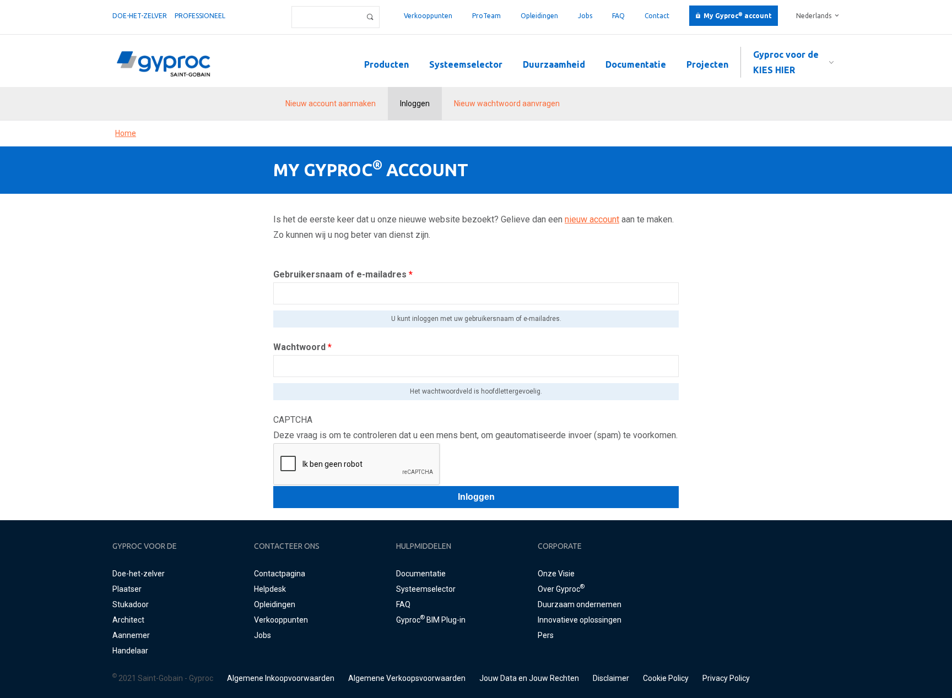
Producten (386, 64)
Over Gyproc (561, 589)
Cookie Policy (666, 678)
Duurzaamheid (554, 64)
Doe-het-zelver (139, 15)
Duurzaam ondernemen (579, 604)
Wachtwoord (302, 347)
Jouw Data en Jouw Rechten (529, 678)
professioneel (200, 15)
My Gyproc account (738, 16)
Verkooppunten (428, 15)
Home (125, 133)
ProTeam (486, 15)
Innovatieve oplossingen (579, 619)
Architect (128, 619)
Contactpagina (279, 573)
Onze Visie (556, 573)
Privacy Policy (726, 678)
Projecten (707, 64)
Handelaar (130, 650)
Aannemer (131, 635)
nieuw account (592, 219)
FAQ (618, 15)
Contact (657, 15)
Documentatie (635, 64)
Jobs (585, 15)
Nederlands (813, 15)
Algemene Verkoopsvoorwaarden (407, 678)
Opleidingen (539, 15)
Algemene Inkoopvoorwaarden (280, 678)
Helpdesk (270, 589)
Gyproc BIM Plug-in (431, 619)
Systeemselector (465, 64)
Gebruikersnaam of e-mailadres (343, 274)
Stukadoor (130, 604)
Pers (546, 635)
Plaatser (127, 589)
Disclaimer (611, 678)
